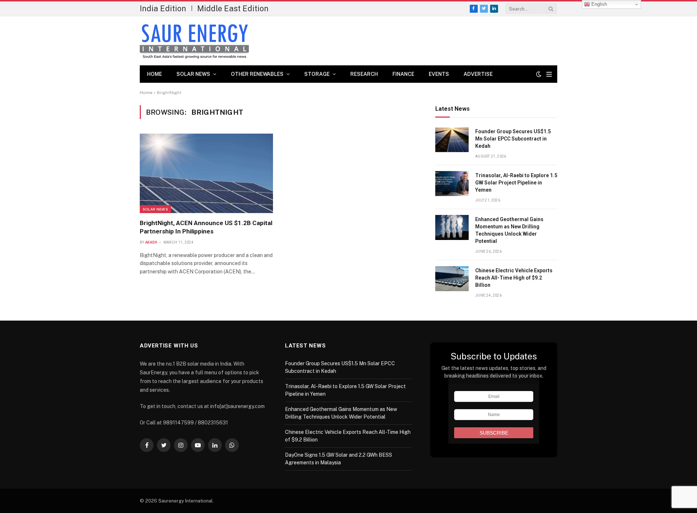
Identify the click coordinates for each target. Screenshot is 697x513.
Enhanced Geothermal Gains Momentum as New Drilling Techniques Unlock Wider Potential (509, 230)
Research (364, 74)
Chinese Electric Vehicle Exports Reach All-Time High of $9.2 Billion (514, 278)
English (598, 4)
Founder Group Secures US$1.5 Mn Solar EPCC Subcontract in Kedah (513, 139)
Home (154, 74)
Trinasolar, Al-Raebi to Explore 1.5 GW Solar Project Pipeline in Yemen (516, 182)
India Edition (163, 8)
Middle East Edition (233, 8)
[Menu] (549, 74)
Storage (317, 74)
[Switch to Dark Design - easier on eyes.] (538, 74)
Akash (151, 242)
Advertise (478, 74)
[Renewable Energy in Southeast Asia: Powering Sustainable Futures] (194, 41)
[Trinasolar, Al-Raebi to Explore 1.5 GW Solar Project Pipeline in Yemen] (452, 183)
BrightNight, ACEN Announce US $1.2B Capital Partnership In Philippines (206, 227)
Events (439, 74)
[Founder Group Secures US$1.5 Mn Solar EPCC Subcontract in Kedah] (452, 139)
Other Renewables (257, 74)
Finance (403, 74)
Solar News (193, 74)
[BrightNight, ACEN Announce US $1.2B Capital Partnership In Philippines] (206, 173)
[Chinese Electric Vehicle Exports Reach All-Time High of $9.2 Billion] (452, 278)
